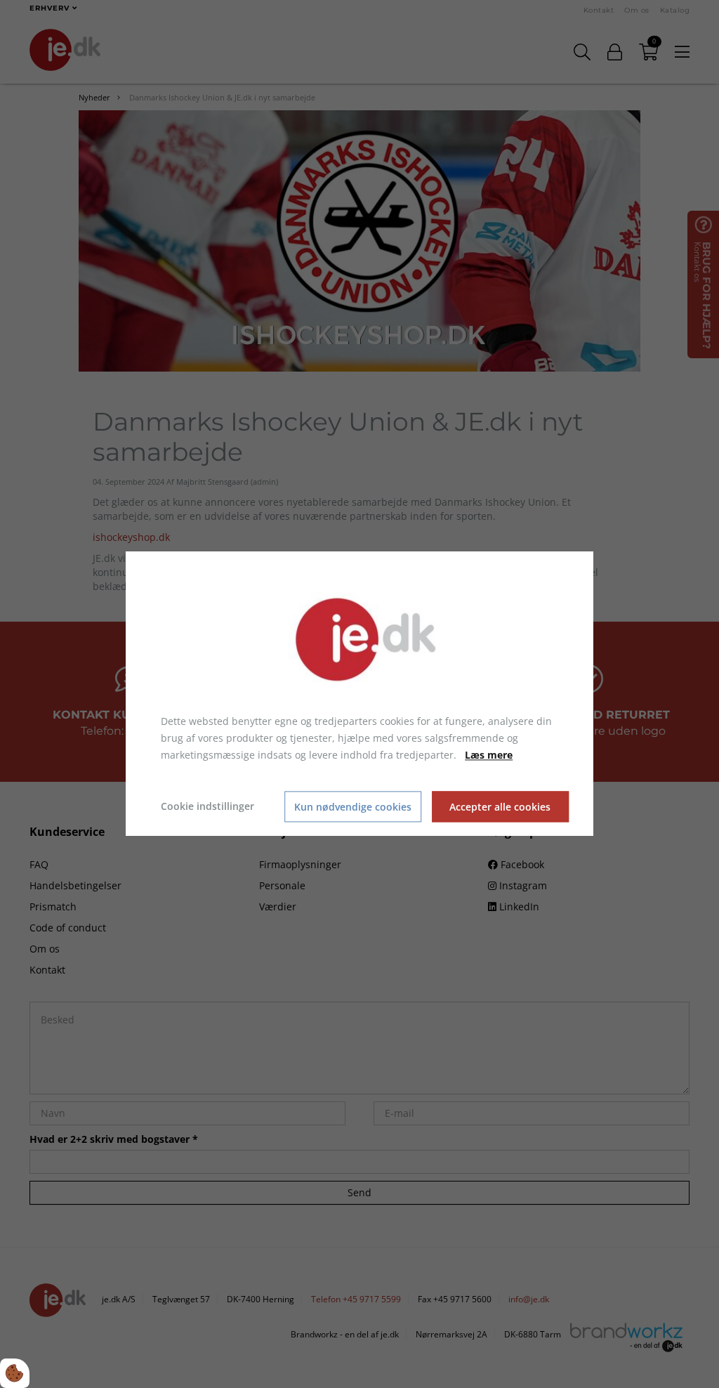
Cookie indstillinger (207, 806)
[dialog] (359, 693)
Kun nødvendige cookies (352, 806)
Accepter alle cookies (499, 806)
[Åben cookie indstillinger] (14, 1373)
